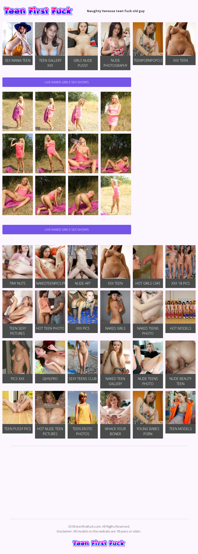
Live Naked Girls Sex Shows (67, 82)
